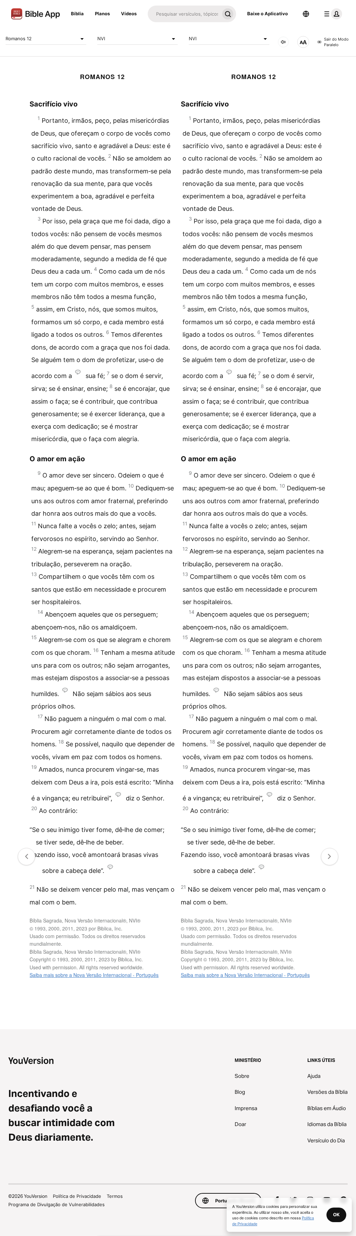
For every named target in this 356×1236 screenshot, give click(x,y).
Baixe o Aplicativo (267, 13)
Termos (115, 1196)
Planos (102, 13)
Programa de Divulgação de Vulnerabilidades (56, 1204)
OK (336, 1214)
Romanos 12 (19, 38)
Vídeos (129, 13)
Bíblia (77, 13)
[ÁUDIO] (283, 42)
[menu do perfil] (331, 14)
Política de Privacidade (77, 1196)
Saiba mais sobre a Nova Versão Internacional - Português (94, 974)
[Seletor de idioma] (306, 14)
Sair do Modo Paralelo (336, 42)
